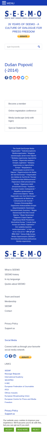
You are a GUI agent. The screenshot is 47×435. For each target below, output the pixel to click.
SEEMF (8, 306)
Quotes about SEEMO (15, 284)
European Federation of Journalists (19, 386)
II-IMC (7, 383)
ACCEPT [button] (8, 430)
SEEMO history (12, 274)
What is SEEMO (12, 270)
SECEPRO (9, 380)
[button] (4, 3)
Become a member (17, 104)
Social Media (11, 340)
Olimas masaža (11, 393)
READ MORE (22, 430)
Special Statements (17, 128)
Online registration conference (22, 111)
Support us (10, 328)
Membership (10, 301)
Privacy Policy (11, 323)
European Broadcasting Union (17, 396)
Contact (8, 311)
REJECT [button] (36, 430)
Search (39, 46)
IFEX (7, 390)
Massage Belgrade (12, 374)
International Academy (14, 377)
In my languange (12, 279)
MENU (10, 3)
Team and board (12, 297)
